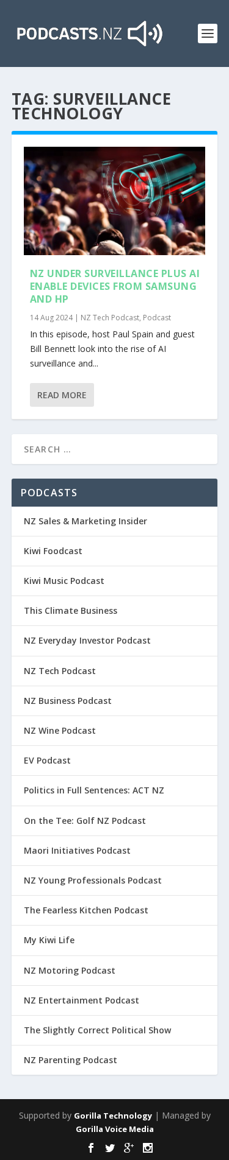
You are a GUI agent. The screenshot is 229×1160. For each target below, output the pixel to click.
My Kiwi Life (49, 940)
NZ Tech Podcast (110, 317)
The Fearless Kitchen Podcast (86, 910)
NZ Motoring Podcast (69, 970)
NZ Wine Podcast (60, 730)
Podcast (157, 317)
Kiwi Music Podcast (64, 580)
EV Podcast (47, 760)
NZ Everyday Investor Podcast (87, 640)
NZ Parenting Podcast (70, 1060)
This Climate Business (70, 610)
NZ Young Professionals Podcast (93, 880)
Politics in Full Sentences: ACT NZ (94, 790)
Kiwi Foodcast (53, 551)
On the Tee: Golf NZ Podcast (85, 820)
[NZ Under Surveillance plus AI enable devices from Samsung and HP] (115, 201)
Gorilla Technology (113, 1115)
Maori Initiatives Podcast (77, 850)
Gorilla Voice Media (115, 1128)
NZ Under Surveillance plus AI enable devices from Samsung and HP (115, 286)
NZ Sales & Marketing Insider (85, 521)
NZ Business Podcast (68, 700)
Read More (62, 395)
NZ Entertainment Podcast (81, 1000)
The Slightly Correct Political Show (97, 1030)
